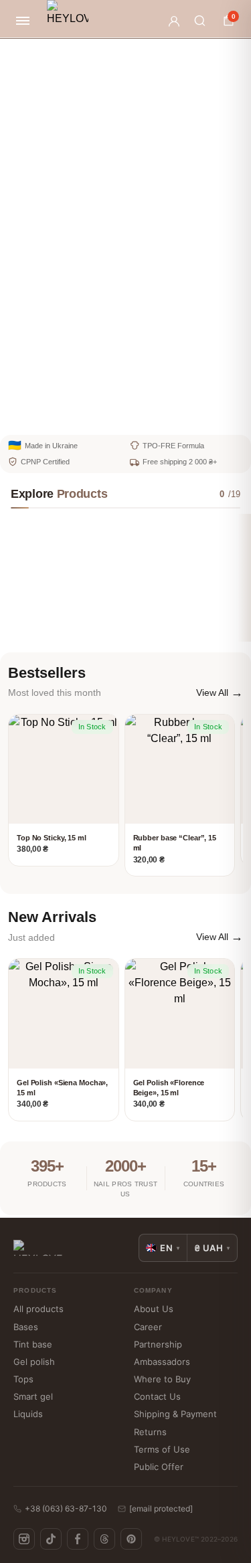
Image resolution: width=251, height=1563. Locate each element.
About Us (153, 1308)
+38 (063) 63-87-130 (66, 1508)
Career (148, 1326)
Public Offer (158, 1466)
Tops (23, 1379)
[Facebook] (77, 1539)
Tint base (32, 1344)
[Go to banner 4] (103, 417)
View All (219, 692)
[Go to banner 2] (57, 417)
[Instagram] (24, 1539)
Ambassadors (162, 1361)
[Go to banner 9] (216, 417)
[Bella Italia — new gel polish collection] (129, 235)
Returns (150, 1432)
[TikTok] (51, 1539)
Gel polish (34, 1361)
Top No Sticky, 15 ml (51, 838)
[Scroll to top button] (229, 1509)
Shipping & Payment (175, 1413)
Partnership (158, 1344)
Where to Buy (162, 1379)
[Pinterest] (131, 1539)
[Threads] (104, 1539)
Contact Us (157, 1396)
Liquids (28, 1413)
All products (38, 1308)
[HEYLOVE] (67, 20)
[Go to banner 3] (80, 417)
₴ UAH (212, 1248)
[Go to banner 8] (194, 417)
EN (170, 1248)
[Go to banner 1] (34, 417)
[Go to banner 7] (171, 417)
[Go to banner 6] (148, 417)
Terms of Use (162, 1449)
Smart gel (33, 1396)
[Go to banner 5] (125, 417)
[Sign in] (174, 21)
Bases (25, 1326)
